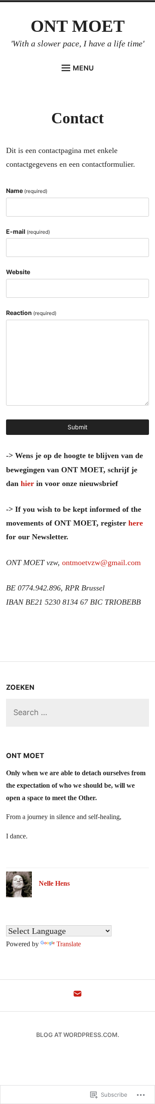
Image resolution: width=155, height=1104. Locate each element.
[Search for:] (77, 712)
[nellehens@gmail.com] (77, 996)
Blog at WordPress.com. (77, 1034)
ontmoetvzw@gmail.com (101, 562)
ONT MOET (78, 26)
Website (18, 271)
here (135, 523)
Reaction (31, 312)
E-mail (28, 231)
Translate (68, 944)
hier (27, 483)
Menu (83, 68)
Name (26, 190)
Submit (77, 427)
